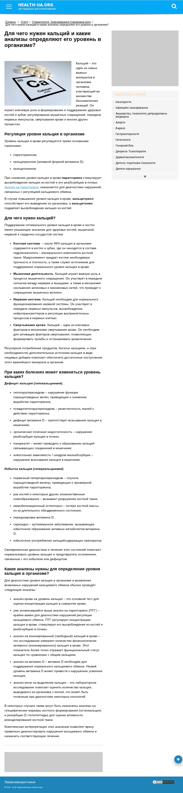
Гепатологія (123, 139)
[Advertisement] (145, 58)
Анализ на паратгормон (21, 187)
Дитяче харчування (128, 168)
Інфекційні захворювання (132, 107)
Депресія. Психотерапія (131, 151)
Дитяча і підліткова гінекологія (135, 163)
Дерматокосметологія (130, 157)
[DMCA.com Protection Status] (163, 783)
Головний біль (124, 145)
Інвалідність (123, 102)
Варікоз (120, 128)
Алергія (120, 122)
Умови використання (19, 782)
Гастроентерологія (127, 134)
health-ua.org (37, 6)
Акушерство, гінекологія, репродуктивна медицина (141, 115)
